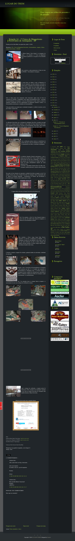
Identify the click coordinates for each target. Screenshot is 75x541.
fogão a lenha (55, 191)
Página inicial (26, 526)
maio (55, 133)
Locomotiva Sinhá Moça (63, 205)
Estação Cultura (66, 177)
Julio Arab (56, 202)
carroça (64, 157)
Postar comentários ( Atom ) (15, 529)
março (55, 138)
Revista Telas (67, 222)
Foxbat (49, 537)
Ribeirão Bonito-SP (63, 223)
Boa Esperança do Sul (55, 154)
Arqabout (57, 248)
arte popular (58, 151)
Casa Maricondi (63, 158)
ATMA (52, 152)
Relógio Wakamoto (61, 222)
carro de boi (61, 157)
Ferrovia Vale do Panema (55, 190)
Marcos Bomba (64, 210)
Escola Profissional (59, 177)
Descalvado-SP (56, 169)
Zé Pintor (57, 235)
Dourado (57, 171)
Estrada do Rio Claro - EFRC (64, 183)
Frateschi (53, 193)
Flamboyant (62, 190)
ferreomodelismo (32, 47)
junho (55, 131)
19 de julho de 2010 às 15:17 (18, 487)
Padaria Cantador (61, 214)
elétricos (64, 172)
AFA (12, 47)
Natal (61, 213)
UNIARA (18, 49)
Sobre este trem (57, 48)
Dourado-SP (61, 171)
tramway (68, 229)
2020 (53, 79)
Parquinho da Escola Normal (59, 217)
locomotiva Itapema (54, 205)
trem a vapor (57, 230)
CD (53, 160)
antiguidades (54, 149)
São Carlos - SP (59, 227)
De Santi (68, 168)
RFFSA (52, 223)
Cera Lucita (61, 160)
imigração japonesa (63, 197)
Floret (52, 191)
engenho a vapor (58, 174)
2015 (53, 92)
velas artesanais (58, 233)
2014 (53, 95)
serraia (55, 229)
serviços (58, 229)
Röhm (59, 225)
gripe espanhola (61, 196)
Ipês (51, 199)
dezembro (56, 107)
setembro (56, 115)
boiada (60, 154)
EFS (54, 172)
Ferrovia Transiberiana (66, 188)
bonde (62, 154)
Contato (55, 50)
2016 (53, 89)
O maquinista (56, 43)
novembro (56, 109)
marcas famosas (58, 209)
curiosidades (68, 166)
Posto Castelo (57, 220)
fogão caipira (60, 191)
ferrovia (53, 188)
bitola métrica (67, 152)
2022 (53, 74)
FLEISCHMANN (67, 190)
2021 (53, 76)
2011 (53, 102)
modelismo (68, 211)
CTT (62, 166)
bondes (66, 154)
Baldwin (57, 152)
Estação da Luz (54, 178)
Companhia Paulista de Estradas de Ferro (60, 165)
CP (56, 166)
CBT (52, 160)
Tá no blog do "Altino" (60, 244)
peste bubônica (64, 219)
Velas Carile (63, 233)
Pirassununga (53, 220)
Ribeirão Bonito (56, 223)
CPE (58, 166)
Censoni (57, 160)
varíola (54, 233)
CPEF (60, 166)
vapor (52, 233)
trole (60, 230)
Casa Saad (68, 158)
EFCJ (67, 171)
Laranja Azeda (61, 202)
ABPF (62, 146)
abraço (65, 146)
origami (56, 214)
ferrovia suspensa (58, 188)
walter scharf (53, 235)
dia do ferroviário (63, 169)
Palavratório (57, 252)
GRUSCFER (67, 196)
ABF (58, 146)
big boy (63, 152)
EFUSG (58, 172)
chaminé (55, 162)
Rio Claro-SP (55, 225)
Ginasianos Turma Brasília (64, 193)
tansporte (62, 229)
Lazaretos (66, 202)
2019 (53, 82)
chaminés (58, 162)
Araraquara (68, 149)
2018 (53, 84)
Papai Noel (57, 216)
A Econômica (54, 146)
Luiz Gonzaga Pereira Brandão (64, 206)
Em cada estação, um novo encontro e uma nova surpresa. (53, 23)
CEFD (55, 160)
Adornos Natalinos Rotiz (61, 148)
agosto (55, 117)
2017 (53, 87)
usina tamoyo (67, 232)
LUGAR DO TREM (36, 537)
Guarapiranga (53, 197)
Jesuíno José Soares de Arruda (57, 199)
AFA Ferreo (57, 255)
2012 (53, 100)
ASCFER (68, 151)
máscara (61, 211)
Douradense (53, 171)
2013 (53, 97)
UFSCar (62, 230)
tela (65, 229)
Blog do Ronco (58, 241)
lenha (69, 202)
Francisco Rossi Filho (66, 191)
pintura (68, 219)
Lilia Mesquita (63, 203)
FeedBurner (63, 63)
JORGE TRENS (63, 200)
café (69, 155)
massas (64, 211)
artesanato (63, 151)
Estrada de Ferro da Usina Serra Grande (60, 181)
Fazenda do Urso (54, 185)
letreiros (55, 203)
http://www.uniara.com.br (25, 440)
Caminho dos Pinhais (55, 157)
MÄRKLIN (57, 211)
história (57, 197)
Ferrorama (68, 187)
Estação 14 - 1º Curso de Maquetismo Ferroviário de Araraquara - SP (25, 40)
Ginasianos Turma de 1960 (56, 194)
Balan (55, 152)
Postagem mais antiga (41, 526)
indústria (68, 197)
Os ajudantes (56, 45)
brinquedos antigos (63, 155)
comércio (57, 163)
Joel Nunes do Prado (66, 199)
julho (55, 120)
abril (55, 136)
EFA (64, 171)
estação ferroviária (62, 178)
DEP (52, 169)
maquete (39, 47)
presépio (68, 220)
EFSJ (55, 172)
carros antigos (58, 158)
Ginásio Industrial (64, 194)
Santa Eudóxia (53, 227)
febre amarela (67, 185)
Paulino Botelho (58, 219)
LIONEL (68, 203)
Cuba (65, 166)
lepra (52, 203)
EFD (69, 171)
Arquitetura (53, 151)
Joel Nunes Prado (55, 200)
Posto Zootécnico (63, 220)
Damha (65, 168)
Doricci (68, 169)
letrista (58, 203)
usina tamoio (62, 232)
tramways (53, 230)
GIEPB (57, 193)
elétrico (61, 172)
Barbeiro (60, 152)
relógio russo (55, 222)
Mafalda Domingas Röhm (56, 208)
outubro (55, 112)
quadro (52, 222)
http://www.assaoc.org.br (25, 438)
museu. (58, 213)
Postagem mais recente (10, 526)
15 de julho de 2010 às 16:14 (18, 476)
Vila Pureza (68, 233)
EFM (52, 172)
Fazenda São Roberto (61, 185)
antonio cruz (62, 149)
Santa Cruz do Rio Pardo (65, 225)
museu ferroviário (54, 213)
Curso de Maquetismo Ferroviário (21, 47)
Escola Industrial (59, 175)
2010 (53, 105)
